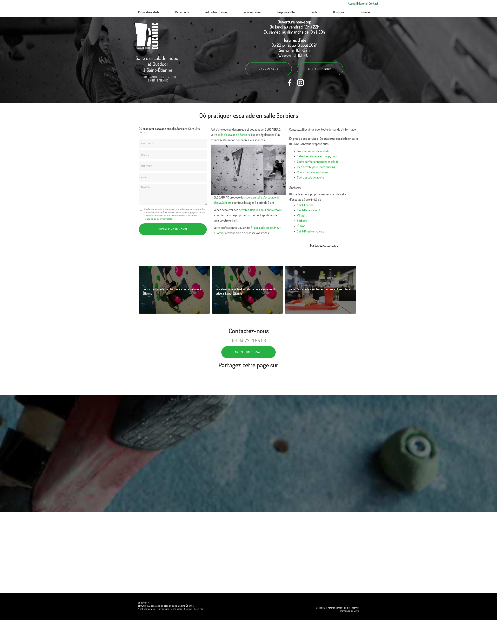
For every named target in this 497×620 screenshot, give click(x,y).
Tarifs (313, 12)
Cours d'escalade (148, 12)
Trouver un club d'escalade (313, 151)
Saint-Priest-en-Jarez (310, 231)
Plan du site (163, 608)
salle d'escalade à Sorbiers (234, 135)
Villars (300, 215)
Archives (198, 608)
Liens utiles (176, 608)
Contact (373, 3)
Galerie (363, 3)
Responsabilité (286, 12)
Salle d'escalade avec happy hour (317, 156)
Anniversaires (252, 12)
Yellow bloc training (217, 12)
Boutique (338, 12)
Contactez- (320, 68)
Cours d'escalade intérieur (313, 172)
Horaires (365, 12)
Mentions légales (146, 608)
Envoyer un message (248, 352)
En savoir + (174, 290)
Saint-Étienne (305, 205)
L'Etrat (301, 226)
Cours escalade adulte (310, 177)
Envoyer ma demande (173, 229)
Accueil (352, 3)
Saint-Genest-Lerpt (308, 210)
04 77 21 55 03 (268, 68)
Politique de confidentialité (158, 218)
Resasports (182, 12)
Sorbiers (302, 221)
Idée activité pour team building (316, 167)
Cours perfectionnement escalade (318, 162)
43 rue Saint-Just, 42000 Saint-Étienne (157, 78)
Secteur (188, 608)
